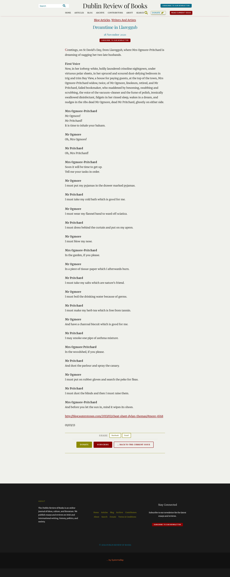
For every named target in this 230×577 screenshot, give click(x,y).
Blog (90, 13)
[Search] (64, 5)
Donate (156, 13)
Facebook (115, 435)
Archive (100, 13)
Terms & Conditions (127, 517)
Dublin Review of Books (115, 5)
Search (104, 517)
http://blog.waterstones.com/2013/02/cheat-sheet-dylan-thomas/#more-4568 (114, 416)
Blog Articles (102, 20)
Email (126, 435)
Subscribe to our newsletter (176, 6)
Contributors (115, 13)
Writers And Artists (123, 20)
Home (68, 13)
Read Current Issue (181, 13)
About (129, 13)
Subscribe (103, 445)
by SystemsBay (116, 560)
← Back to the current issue (133, 445)
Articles (79, 13)
